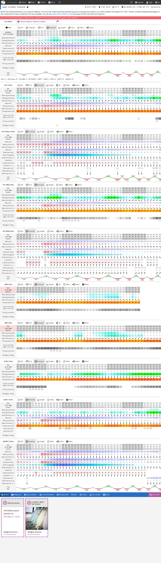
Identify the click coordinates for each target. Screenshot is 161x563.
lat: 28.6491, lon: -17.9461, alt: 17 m (136, 7)
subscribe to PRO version (62, 14)
